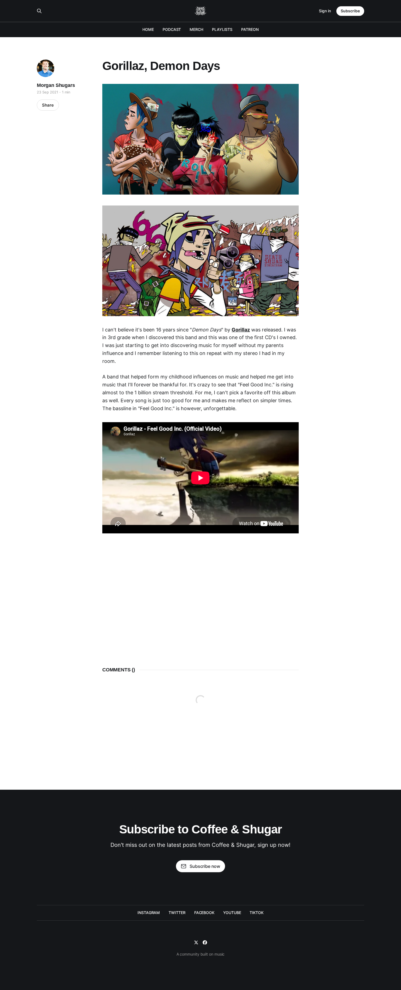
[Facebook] (205, 942)
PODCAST (172, 29)
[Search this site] (39, 11)
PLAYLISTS (222, 29)
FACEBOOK (204, 912)
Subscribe (350, 10)
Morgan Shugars (56, 85)
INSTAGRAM (148, 912)
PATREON (249, 29)
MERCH (196, 29)
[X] (196, 942)
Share (48, 105)
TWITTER (177, 912)
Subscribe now (205, 866)
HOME (148, 29)
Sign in (325, 10)
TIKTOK (257, 912)
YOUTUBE (232, 912)
